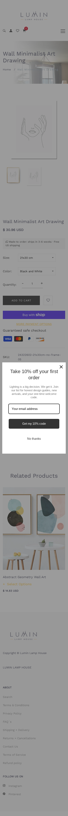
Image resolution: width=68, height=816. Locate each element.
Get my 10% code (34, 423)
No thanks (34, 438)
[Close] (61, 366)
